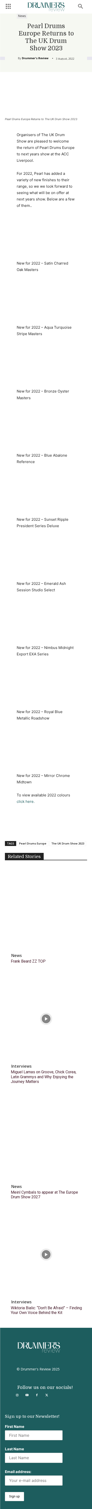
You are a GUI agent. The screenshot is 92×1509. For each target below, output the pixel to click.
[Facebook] (25, 828)
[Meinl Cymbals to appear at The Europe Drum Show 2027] (46, 1139)
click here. (26, 801)
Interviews (21, 1066)
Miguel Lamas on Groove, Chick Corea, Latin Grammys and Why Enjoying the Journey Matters (43, 1077)
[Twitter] (46, 1395)
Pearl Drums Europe (32, 843)
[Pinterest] (48, 828)
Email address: (18, 1471)
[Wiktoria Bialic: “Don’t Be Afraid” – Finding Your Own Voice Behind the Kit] (46, 1254)
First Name (14, 1426)
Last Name (14, 1449)
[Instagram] (17, 1395)
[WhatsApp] (59, 828)
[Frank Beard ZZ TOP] (46, 908)
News (22, 16)
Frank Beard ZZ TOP (28, 961)
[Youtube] (27, 1395)
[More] (71, 828)
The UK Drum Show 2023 (67, 843)
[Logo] (46, 6)
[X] (36, 828)
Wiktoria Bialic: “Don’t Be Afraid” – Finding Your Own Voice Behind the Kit (46, 1310)
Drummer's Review (35, 58)
